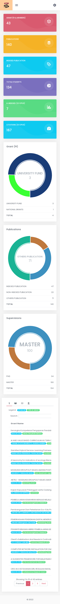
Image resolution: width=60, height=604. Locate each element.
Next (44, 583)
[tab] (9, 403)
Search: (14, 415)
